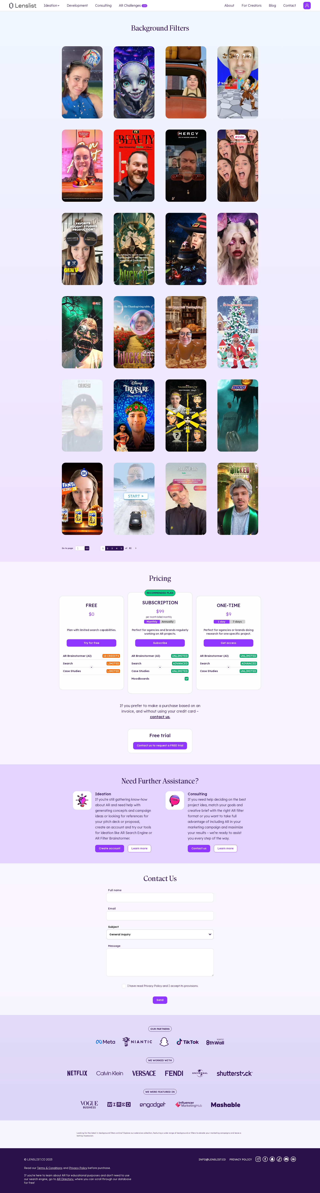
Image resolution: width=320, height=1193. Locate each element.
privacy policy (240, 1159)
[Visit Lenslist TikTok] (279, 1159)
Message (114, 946)
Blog (272, 5)
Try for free (91, 643)
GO (87, 548)
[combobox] (160, 934)
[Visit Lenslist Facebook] (265, 1159)
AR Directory (65, 1179)
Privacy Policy (78, 1168)
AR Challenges (130, 5)
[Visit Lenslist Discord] (286, 1159)
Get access (228, 643)
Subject (113, 927)
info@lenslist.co (212, 1159)
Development (77, 5)
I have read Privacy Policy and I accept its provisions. (162, 986)
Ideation (50, 5)
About (229, 5)
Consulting (103, 5)
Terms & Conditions (49, 1168)
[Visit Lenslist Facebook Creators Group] (293, 1159)
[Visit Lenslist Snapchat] (272, 1159)
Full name (114, 890)
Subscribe (160, 643)
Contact (289, 5)
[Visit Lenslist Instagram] (258, 1159)
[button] (210, 934)
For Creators (251, 5)
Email (112, 908)
